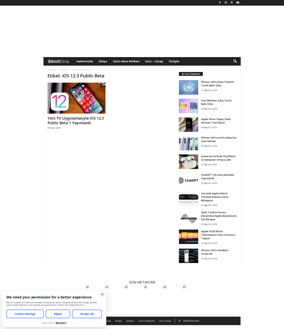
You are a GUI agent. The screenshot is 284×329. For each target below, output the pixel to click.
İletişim (174, 61)
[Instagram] (226, 3)
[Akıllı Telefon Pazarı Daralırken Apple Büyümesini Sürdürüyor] (188, 218)
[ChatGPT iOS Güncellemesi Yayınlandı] (188, 180)
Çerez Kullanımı (146, 320)
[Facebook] (220, 3)
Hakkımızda (85, 61)
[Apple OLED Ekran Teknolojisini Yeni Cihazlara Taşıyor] (188, 237)
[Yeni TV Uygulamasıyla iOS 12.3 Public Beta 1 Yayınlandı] (76, 98)
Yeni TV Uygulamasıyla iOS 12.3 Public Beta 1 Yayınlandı (76, 120)
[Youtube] (238, 3)
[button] (235, 61)
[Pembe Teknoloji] (172, 293)
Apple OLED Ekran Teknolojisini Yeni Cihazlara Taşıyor (218, 235)
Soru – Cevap (154, 61)
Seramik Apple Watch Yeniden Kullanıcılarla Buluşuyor (214, 197)
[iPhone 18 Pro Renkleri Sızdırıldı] (188, 255)
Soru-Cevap (165, 320)
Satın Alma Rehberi (126, 61)
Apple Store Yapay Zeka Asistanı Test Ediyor (215, 120)
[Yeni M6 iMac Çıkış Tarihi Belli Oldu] (188, 106)
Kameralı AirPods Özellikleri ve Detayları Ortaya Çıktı (218, 157)
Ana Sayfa (52, 70)
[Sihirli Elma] (114, 293)
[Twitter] (232, 3)
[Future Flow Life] (191, 293)
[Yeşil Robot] (133, 293)
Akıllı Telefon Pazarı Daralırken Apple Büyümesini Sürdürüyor (219, 216)
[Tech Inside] (153, 293)
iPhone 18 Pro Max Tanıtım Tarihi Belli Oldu (217, 83)
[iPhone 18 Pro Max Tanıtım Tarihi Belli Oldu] (188, 87)
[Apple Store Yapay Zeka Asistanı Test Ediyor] (188, 124)
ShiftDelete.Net (191, 320)
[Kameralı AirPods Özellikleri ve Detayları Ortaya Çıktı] (188, 161)
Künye (103, 61)
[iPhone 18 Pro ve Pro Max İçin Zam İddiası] (188, 143)
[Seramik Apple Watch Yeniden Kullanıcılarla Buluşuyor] (188, 199)
